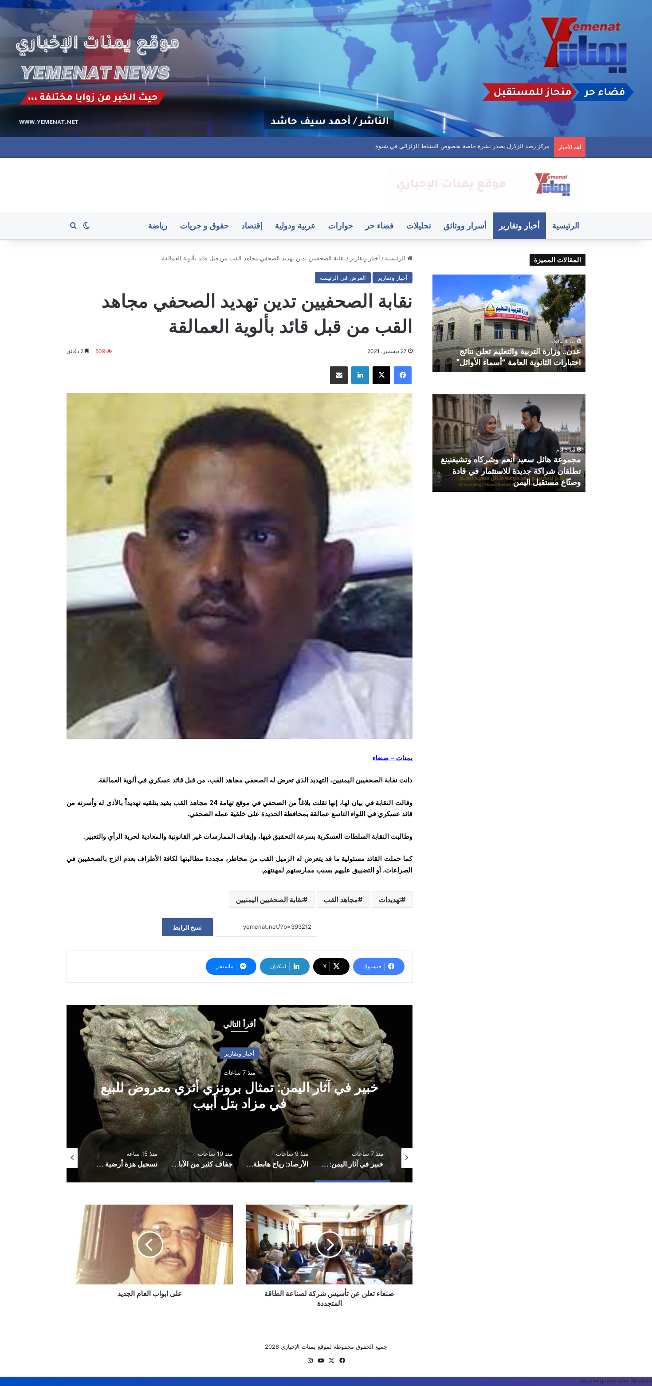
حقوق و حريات (204, 225)
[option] (239, 1093)
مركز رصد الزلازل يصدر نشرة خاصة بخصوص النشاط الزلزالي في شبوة (464, 145)
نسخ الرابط (187, 927)
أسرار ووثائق (465, 225)
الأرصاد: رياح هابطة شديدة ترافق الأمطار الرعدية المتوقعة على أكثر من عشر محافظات (240, 1094)
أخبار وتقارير (519, 225)
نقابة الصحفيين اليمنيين (269, 899)
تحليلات (418, 225)
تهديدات (390, 899)
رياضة (158, 225)
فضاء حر (379, 225)
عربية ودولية (295, 225)
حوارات (340, 225)
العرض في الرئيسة (343, 277)
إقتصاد (252, 225)
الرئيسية (565, 225)
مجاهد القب (341, 899)
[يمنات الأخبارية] (485, 185)
